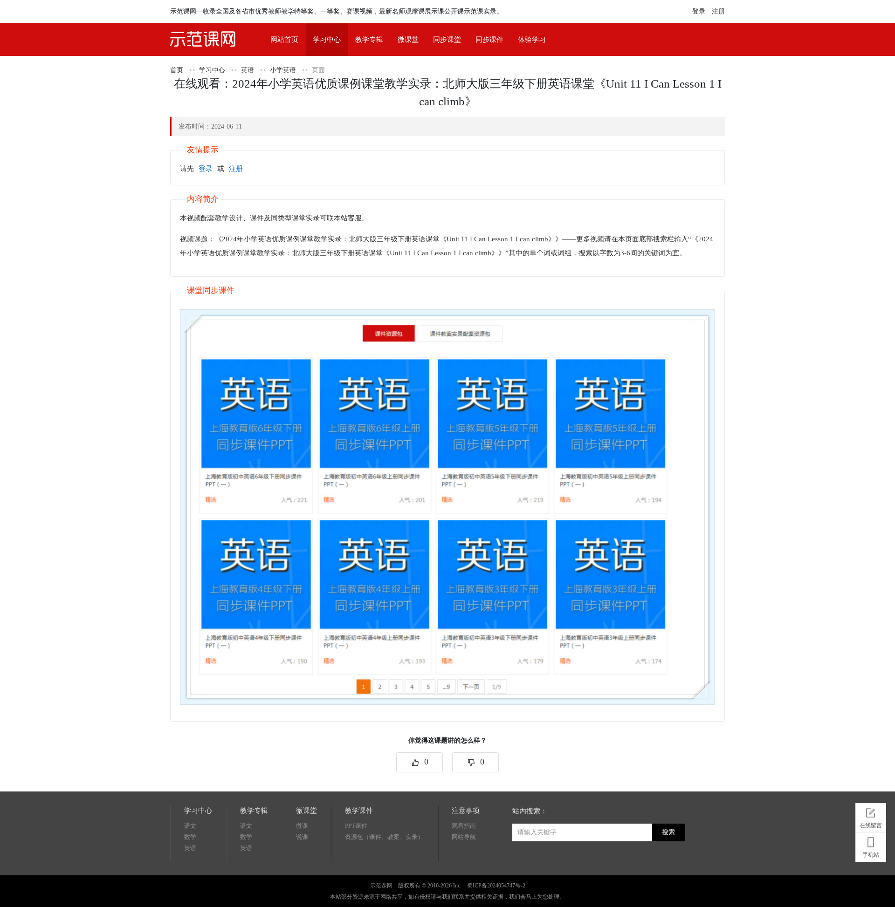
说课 (302, 836)
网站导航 (464, 836)
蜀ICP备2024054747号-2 (496, 885)
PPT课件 (356, 825)
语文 (190, 825)
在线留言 (871, 825)
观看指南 (464, 825)
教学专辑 (369, 39)
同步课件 (489, 39)
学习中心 (327, 39)
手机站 (870, 855)
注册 (718, 11)
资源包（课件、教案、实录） (384, 836)
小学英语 (283, 70)
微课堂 (408, 39)
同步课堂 (447, 39)
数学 (190, 836)
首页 (176, 70)
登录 (698, 11)
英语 (247, 70)
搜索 (668, 832)
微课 (302, 825)
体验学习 (532, 39)
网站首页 (284, 39)
